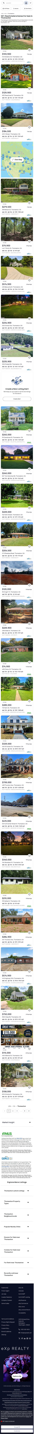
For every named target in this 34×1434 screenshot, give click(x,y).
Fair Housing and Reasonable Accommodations (17, 1394)
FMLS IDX (19, 1138)
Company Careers (6, 1300)
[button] (17, 1122)
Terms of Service (15, 1393)
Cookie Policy (5, 1328)
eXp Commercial (23, 1303)
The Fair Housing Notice (23, 1405)
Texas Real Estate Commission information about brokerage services (17, 1400)
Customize (17, 1431)
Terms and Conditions (7, 1319)
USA (9, 1106)
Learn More (24, 1408)
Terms (27, 1416)
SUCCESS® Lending (24, 1297)
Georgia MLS (5, 1166)
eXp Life (21, 1287)
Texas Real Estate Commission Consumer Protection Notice (17, 1402)
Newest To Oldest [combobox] (17, 8)
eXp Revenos (22, 1300)
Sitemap (3, 1334)
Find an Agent (5, 1290)
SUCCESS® (22, 1294)
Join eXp (3, 1294)
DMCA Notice (17, 1389)
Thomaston (21, 1106)
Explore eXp (4, 1287)
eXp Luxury (22, 1306)
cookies (7, 1411)
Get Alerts (28, 8)
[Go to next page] (29, 1111)
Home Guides (5, 1303)
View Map (18, 159)
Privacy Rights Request (8, 1322)
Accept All (17, 1427)
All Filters (6, 8)
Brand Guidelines (6, 1331)
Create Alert (17, 399)
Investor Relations (6, 1297)
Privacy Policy (5, 1325)
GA (14, 1106)
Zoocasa (21, 1290)
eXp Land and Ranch (24, 1309)
